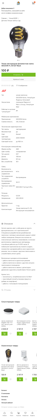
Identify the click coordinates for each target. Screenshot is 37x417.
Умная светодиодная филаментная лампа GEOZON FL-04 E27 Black (7, 367)
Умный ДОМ (13, 18)
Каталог (4, 390)
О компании (5, 393)
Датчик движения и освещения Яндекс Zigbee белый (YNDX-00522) (23, 367)
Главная (4, 18)
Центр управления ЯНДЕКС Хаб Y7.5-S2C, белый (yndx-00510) (7, 323)
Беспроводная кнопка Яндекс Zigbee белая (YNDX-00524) (23, 322)
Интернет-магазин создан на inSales (12, 407)
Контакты (4, 396)
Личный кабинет (7, 403)
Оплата (3, 400)
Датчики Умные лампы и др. (11, 20)
